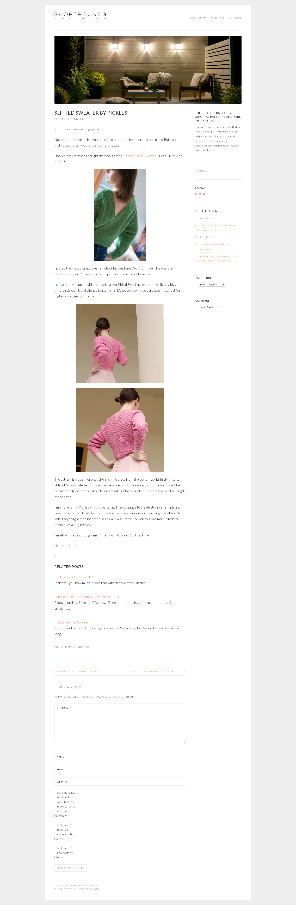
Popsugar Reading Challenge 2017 (158, 671)
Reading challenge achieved (77, 671)
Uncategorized (78, 647)
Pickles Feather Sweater (71, 622)
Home (192, 17)
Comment (63, 710)
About (203, 17)
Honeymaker (63, 274)
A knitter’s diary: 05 (204, 237)
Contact (218, 17)
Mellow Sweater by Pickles (73, 577)
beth (85, 119)
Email (61, 769)
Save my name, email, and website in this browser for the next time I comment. (66, 804)
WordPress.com (88, 889)
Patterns (235, 17)
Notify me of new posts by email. (65, 852)
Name (61, 756)
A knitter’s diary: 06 (204, 218)
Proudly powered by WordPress (76, 885)
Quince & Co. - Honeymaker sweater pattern (86, 597)
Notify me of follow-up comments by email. (65, 831)
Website (62, 782)
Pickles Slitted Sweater (139, 156)
